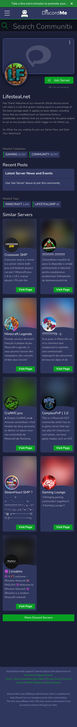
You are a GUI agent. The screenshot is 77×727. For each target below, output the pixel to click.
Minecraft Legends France (18, 336)
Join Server (62, 80)
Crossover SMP (15, 254)
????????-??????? (53, 254)
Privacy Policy (54, 679)
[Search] (4, 26)
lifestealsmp (47, 204)
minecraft (17, 204)
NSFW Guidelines (35, 682)
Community (45, 154)
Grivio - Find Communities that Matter (25, 679)
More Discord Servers (39, 618)
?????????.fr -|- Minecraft (52, 336)
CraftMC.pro (13, 413)
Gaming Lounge (53, 492)
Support (56, 682)
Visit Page (25, 290)
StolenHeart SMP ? (18, 492)
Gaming (16, 154)
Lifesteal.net (16, 96)
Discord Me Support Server (38, 675)
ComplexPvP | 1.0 (55, 413)
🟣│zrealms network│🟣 (13, 574)
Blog (48, 682)
